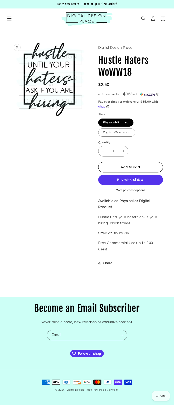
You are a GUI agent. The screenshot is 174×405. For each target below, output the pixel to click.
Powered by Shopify (106, 390)
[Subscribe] (122, 335)
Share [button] (107, 263)
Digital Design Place (79, 390)
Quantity (104, 142)
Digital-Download (117, 132)
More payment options (130, 190)
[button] (9, 19)
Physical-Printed (116, 122)
